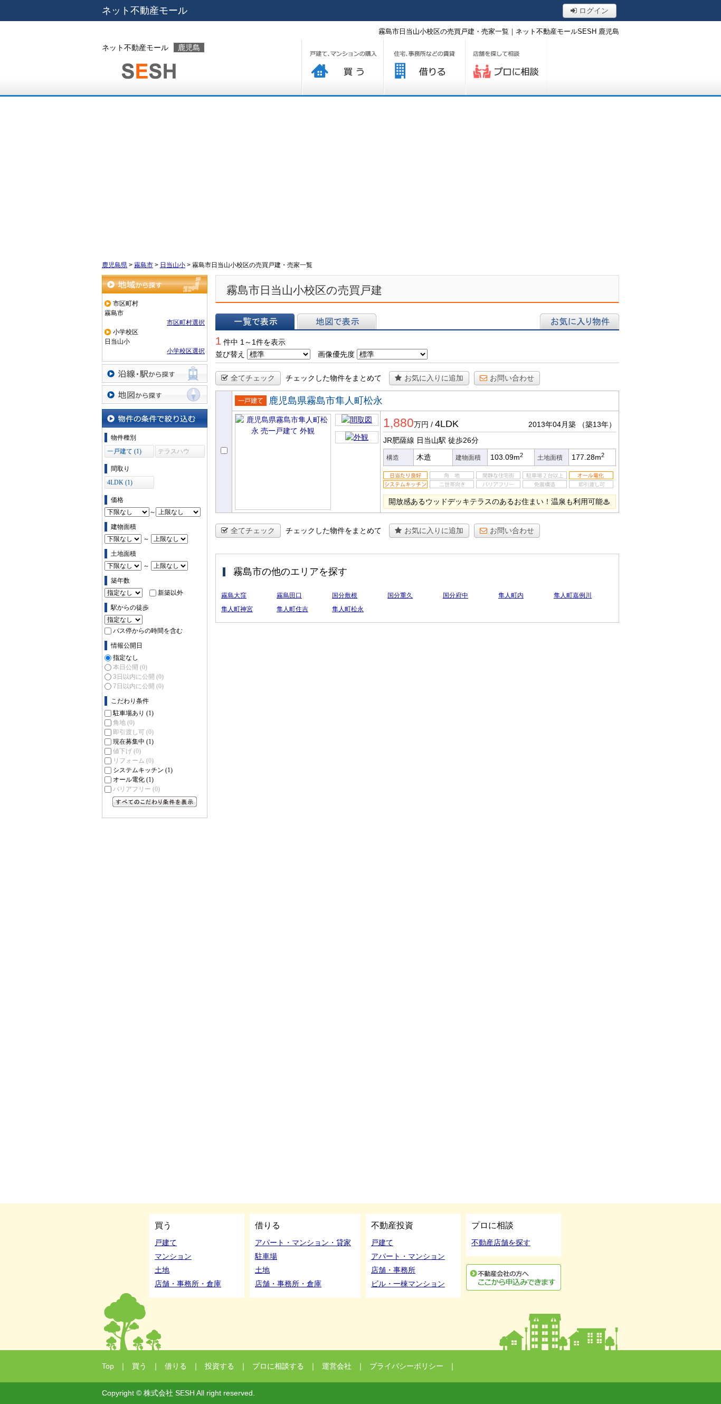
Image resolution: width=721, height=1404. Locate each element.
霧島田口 (289, 595)
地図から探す (154, 394)
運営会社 (337, 1366)
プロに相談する (506, 67)
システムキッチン (143, 770)
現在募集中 (133, 741)
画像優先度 (336, 354)
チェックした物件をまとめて (334, 378)
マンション (173, 1256)
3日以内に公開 (138, 676)
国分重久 (400, 595)
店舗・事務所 (393, 1270)
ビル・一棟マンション (408, 1283)
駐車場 (266, 1256)
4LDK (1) (119, 482)
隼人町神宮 (237, 609)
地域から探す (154, 284)
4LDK (447, 424)
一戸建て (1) (124, 451)
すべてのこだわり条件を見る (154, 801)
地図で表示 (336, 321)
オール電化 (133, 779)
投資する (219, 1366)
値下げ (127, 751)
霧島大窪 (233, 595)
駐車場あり (133, 713)
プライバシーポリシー (406, 1366)
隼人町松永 (348, 609)
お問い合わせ (512, 378)
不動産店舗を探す (500, 1242)
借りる (424, 67)
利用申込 (513, 1277)
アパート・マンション (408, 1256)
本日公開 (130, 667)
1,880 (398, 423)
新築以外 (170, 592)
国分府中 (455, 595)
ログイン (593, 10)
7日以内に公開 (138, 686)
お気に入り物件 (579, 321)
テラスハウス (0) (173, 453)
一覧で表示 (255, 321)
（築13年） (597, 424)
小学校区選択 (186, 351)
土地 (162, 1270)
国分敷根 (344, 595)
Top (108, 1366)
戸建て (166, 1242)
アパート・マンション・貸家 (303, 1242)
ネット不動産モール (144, 10)
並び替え (230, 354)
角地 (124, 722)
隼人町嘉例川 (573, 595)
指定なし (125, 657)
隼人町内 (511, 595)
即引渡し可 (133, 732)
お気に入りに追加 (433, 378)
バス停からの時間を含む (148, 630)
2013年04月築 (552, 424)
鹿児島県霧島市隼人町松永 (326, 400)
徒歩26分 (463, 440)
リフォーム (133, 760)
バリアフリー (136, 789)
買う (342, 67)
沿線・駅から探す (154, 373)
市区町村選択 (186, 322)
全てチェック (253, 378)
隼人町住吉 (292, 609)
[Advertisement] (360, 176)
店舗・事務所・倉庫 (188, 1283)
